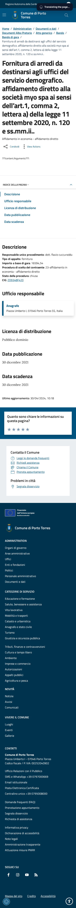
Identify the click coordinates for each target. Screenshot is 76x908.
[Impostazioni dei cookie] (6, 901)
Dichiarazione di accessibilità (22, 833)
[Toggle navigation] (4, 15)
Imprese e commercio (17, 663)
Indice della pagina (15, 184)
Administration (22, 28)
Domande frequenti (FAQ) (20, 802)
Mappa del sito (13, 896)
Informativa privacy (16, 827)
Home (5, 28)
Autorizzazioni (13, 669)
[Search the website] (66, 15)
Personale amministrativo (20, 576)
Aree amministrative (17, 553)
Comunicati (12, 707)
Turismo (9, 632)
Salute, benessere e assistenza (23, 604)
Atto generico (44, 33)
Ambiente (11, 658)
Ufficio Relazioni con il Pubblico (23, 771)
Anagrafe (12, 306)
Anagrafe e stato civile (18, 627)
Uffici (8, 559)
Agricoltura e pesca (16, 680)
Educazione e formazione (20, 599)
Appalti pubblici (14, 675)
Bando (60, 33)
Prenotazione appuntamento (22, 808)
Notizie (9, 696)
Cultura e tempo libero (18, 652)
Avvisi (8, 702)
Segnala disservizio (16, 813)
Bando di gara (10, 37)
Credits (31, 896)
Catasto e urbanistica (17, 621)
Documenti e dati (46, 28)
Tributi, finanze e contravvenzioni (25, 647)
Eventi (9, 730)
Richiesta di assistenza (18, 819)
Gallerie (9, 736)
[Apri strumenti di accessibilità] (69, 901)
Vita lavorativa (13, 610)
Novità (9, 689)
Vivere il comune (17, 717)
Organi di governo (15, 548)
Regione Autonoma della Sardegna (23, 4)
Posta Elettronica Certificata (22, 788)
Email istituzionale (16, 782)
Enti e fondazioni (15, 565)
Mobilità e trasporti (16, 615)
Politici (9, 570)
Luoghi (9, 724)
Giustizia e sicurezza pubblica (22, 638)
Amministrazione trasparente (22, 844)
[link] (21, 513)
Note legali (11, 839)
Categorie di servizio (19, 591)
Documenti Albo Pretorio (17, 33)
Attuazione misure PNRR (20, 850)
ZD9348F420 (16, 280)
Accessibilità (48, 896)
